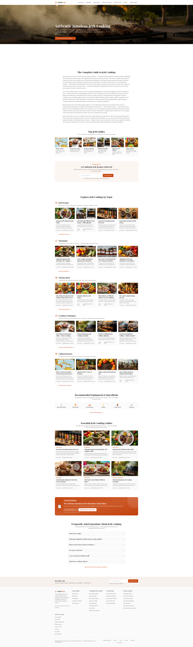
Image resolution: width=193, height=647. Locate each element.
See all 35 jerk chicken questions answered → (96, 567)
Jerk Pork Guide (93, 596)
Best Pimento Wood (128, 605)
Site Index (57, 631)
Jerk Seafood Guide (93, 598)
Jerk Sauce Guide (93, 601)
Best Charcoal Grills (128, 598)
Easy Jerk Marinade (111, 603)
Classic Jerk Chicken (111, 593)
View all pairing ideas (64, 309)
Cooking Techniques (107, 2)
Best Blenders (126, 603)
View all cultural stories (65, 385)
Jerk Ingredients (93, 603)
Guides (125, 2)
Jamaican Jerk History (94, 610)
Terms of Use (58, 626)
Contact (57, 629)
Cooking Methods (93, 605)
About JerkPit (58, 617)
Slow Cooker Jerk (110, 601)
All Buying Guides (127, 593)
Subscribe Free (108, 175)
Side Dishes (92, 608)
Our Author (57, 619)
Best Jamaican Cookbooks (129, 608)
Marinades (88, 2)
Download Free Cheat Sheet (87, 509)
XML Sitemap (58, 634)
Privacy (115, 640)
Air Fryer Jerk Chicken (111, 598)
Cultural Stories (117, 2)
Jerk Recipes (81, 2)
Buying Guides (133, 2)
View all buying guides (96, 412)
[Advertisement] (96, 55)
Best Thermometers (128, 596)
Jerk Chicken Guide (93, 593)
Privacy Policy (58, 624)
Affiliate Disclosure (59, 622)
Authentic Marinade (111, 596)
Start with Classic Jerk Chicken (64, 38)
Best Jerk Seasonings (128, 601)
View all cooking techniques (66, 347)
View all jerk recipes (64, 234)
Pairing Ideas (96, 2)
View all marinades (63, 271)
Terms (120, 640)
